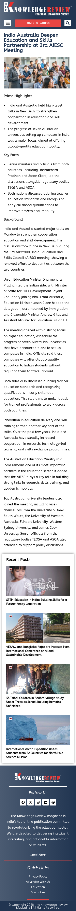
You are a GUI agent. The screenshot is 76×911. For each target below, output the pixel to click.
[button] (7, 23)
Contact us (38, 892)
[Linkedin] (45, 802)
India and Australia (18, 229)
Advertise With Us (38, 882)
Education (38, 887)
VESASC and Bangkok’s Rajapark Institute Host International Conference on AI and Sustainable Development (38, 651)
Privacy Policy (38, 876)
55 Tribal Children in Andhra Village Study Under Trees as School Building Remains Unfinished (35, 702)
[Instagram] (38, 802)
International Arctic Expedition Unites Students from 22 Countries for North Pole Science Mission (34, 753)
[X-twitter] (30, 802)
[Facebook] (23, 802)
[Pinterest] (53, 802)
